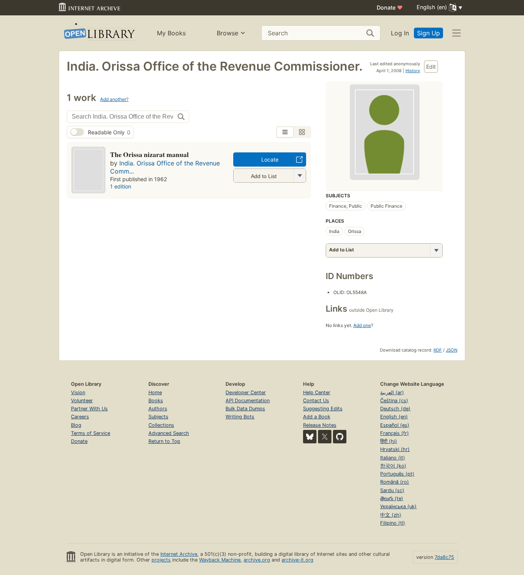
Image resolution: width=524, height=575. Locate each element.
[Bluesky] (309, 436)
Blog (76, 425)
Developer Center (246, 392)
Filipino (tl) (392, 523)
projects (161, 560)
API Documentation (248, 400)
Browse (227, 33)
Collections (161, 425)
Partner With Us (89, 408)
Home (155, 392)
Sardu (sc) (392, 490)
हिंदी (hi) (388, 441)
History (412, 70)
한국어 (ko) (393, 466)
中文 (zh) (390, 515)
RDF (437, 350)
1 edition (120, 186)
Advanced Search (168, 433)
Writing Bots (240, 417)
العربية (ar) (392, 392)
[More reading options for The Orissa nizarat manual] (299, 176)
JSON (451, 350)
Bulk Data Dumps (245, 408)
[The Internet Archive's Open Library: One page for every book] (99, 33)
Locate (269, 159)
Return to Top (164, 441)
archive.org (257, 560)
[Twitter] (324, 436)
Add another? (114, 99)
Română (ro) (394, 482)
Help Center (316, 392)
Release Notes (319, 425)
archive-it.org (297, 560)
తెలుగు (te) (391, 498)
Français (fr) (394, 433)
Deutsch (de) (395, 408)
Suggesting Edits (323, 408)
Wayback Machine (220, 560)
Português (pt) (397, 474)
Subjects (158, 417)
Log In (400, 33)
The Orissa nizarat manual (149, 154)
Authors (157, 408)
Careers (80, 417)
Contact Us (316, 400)
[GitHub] (339, 436)
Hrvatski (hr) (395, 449)
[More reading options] (436, 250)
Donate (390, 7)
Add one (362, 325)
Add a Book (316, 417)
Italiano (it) (392, 458)
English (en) (394, 417)
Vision (78, 392)
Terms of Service (90, 433)
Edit (431, 66)
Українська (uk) (398, 506)
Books (155, 400)
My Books (171, 33)
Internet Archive (178, 554)
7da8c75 (444, 557)
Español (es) (394, 425)
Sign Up (428, 33)
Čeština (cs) (394, 400)
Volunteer (82, 400)
